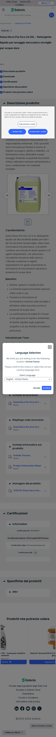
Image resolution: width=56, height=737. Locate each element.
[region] (28, 122)
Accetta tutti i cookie (37, 131)
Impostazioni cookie (27, 124)
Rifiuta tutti (17, 131)
